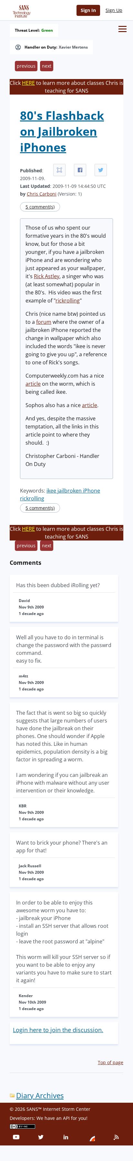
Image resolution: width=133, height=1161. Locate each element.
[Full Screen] (59, 170)
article (33, 383)
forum (43, 321)
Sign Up (114, 10)
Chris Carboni (41, 194)
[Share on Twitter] (101, 170)
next (46, 66)
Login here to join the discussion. (58, 1030)
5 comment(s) (40, 207)
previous (26, 66)
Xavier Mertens (73, 47)
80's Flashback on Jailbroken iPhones (62, 131)
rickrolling (68, 300)
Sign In (88, 10)
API (66, 1118)
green (47, 30)
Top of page (110, 1062)
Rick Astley (46, 276)
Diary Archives (40, 1095)
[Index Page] (21, 10)
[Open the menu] (122, 29)
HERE (28, 82)
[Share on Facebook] (80, 170)
